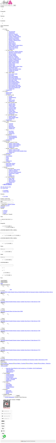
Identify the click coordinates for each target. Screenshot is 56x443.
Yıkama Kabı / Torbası (14, 173)
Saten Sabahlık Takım (13, 117)
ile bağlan (3, 207)
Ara (14, 5)
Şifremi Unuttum (11, 204)
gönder (18, 395)
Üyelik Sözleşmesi (10, 375)
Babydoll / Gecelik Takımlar (15, 52)
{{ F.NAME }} (8, 275)
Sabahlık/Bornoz (12, 97)
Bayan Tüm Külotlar (13, 76)
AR (6, 186)
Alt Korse (11, 124)
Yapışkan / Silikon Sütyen (14, 169)
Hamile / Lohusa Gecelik (14, 149)
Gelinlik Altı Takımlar (13, 70)
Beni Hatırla (5, 204)
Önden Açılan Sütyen (13, 47)
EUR (7, 188)
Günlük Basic (12, 32)
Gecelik (10, 96)
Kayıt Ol (7, 205)
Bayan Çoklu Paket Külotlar (15, 78)
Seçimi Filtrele (4, 280)
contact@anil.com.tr (10, 370)
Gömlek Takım (12, 111)
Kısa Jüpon (11, 131)
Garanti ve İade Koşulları (11, 378)
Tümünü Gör (11, 49)
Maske (10, 174)
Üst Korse (11, 123)
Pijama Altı (8, 93)
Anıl (1, 301)
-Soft (22, 441)
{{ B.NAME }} (8, 251)
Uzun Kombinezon (13, 137)
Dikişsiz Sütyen (12, 42)
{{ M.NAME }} (8, 259)
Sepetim (7, 388)
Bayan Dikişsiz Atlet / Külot (15, 86)
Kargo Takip (6, 191)
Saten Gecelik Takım (13, 112)
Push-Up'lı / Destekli (13, 34)
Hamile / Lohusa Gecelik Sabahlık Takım (18, 151)
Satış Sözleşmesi (9, 377)
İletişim (7, 393)
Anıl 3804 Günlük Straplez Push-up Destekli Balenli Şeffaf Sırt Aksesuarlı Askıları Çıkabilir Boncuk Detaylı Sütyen (28, 292)
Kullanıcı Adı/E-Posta (5, 198)
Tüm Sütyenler (12, 31)
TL (1, 188)
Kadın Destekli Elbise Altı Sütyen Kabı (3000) (13, 311)
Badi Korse (11, 126)
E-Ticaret (24, 441)
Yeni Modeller (9, 156)
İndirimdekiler (9, 385)
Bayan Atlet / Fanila (13, 73)
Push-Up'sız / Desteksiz (14, 35)
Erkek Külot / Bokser (10, 163)
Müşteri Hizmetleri (10, 386)
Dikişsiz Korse (12, 127)
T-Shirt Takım (12, 106)
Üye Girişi (5, 196)
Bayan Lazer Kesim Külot (14, 85)
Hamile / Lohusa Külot (14, 146)
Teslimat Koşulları (10, 374)
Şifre (2, 201)
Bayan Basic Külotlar (13, 77)
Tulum (10, 98)
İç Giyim (5, 211)
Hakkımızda (8, 380)
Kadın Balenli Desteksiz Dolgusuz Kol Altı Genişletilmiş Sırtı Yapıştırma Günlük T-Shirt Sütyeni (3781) (25, 359)
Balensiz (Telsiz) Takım (14, 61)
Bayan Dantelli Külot (13, 83)
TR (1, 186)
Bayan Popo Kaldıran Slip (14, 87)
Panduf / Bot (11, 179)
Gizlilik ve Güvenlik (10, 379)
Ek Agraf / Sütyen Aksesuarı (15, 172)
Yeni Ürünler (9, 384)
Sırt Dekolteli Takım (13, 67)
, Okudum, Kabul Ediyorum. (16, 397)
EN (4, 186)
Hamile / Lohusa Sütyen (14, 143)
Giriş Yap (3, 205)
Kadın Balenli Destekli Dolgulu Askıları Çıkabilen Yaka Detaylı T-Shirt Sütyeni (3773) (21, 340)
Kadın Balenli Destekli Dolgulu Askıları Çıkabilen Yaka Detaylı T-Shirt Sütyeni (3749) (21, 301)
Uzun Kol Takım (12, 107)
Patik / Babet (11, 178)
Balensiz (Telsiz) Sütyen (14, 39)
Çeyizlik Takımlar (12, 55)
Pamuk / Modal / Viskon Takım (15, 66)
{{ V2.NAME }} (9, 243)
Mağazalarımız (9, 391)
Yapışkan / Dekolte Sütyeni (14, 40)
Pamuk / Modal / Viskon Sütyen (16, 45)
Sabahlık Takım (12, 116)
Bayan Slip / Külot (13, 80)
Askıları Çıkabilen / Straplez (15, 36)
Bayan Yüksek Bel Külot (14, 82)
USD (4, 188)
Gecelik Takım (12, 103)
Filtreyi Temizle (4, 282)
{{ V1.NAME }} (9, 235)
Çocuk (7, 158)
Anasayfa (5, 210)
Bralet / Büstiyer (12, 44)
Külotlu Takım (12, 64)
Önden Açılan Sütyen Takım (15, 68)
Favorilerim (5, 190)
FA (8, 186)
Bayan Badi (11, 75)
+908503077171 (9, 372)
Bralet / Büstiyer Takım (14, 62)
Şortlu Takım (11, 110)
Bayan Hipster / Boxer (13, 81)
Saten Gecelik (12, 100)
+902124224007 (4, 365)
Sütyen (4, 213)
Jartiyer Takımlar (12, 54)
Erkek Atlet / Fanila (10, 164)
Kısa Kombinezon (13, 136)
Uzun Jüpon (11, 132)
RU (10, 186)
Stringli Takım (12, 65)
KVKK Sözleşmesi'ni (9, 397)
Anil (1, 292)
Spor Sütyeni (11, 41)
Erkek (7, 159)
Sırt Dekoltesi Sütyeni (13, 46)
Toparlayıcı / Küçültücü (14, 37)
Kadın (7, 157)
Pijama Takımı (9, 92)
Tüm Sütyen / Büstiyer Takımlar (16, 51)
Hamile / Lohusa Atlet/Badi (15, 144)
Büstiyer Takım (12, 105)
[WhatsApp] (4, 436)
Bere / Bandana (12, 180)
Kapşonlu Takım (12, 108)
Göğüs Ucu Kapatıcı (13, 170)
